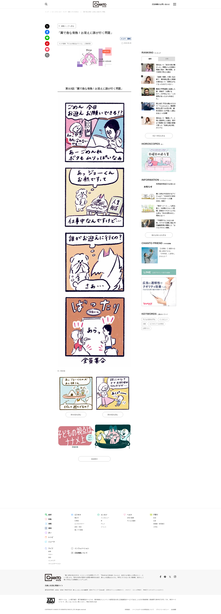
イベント (103, 527)
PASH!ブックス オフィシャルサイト (153, 590)
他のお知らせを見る (159, 235)
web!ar (57, 590)
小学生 (155, 527)
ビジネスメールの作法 (157, 324)
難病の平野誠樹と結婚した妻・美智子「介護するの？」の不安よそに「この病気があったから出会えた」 (165, 94)
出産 (154, 521)
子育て (155, 515)
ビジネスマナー (79, 524)
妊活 (154, 518)
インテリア (51, 560)
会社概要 (173, 609)
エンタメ (104, 515)
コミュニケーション (54, 563)
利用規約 (127, 609)
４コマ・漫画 (126, 39)
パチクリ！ (128, 590)
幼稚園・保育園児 (158, 524)
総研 (50, 515)
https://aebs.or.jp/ (91, 602)
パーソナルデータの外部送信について (143, 609)
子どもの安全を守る (149, 319)
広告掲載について (81, 553)
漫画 (50, 528)
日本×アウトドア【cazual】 (97, 590)
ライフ (50, 548)
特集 (50, 519)
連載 (50, 524)
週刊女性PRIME (49, 590)
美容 (49, 557)
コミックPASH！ (137, 590)
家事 (49, 551)
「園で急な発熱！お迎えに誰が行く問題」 (94, 11)
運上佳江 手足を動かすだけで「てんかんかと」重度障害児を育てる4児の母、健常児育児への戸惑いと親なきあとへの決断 (166, 108)
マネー (50, 554)
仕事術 (77, 521)
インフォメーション (82, 548)
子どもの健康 (131, 521)
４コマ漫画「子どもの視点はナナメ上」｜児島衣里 (75, 43)
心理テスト (146, 328)
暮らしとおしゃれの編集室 (80, 590)
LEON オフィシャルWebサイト (115, 590)
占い (50, 533)
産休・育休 (78, 527)
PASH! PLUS (68, 590)
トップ (47, 11)
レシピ (50, 537)
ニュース (51, 542)
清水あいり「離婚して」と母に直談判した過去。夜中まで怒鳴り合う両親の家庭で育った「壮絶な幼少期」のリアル (165, 123)
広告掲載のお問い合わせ (161, 4)
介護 (144, 324)
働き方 (77, 518)
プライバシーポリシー (162, 609)
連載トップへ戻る (67, 26)
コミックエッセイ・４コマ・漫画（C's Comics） (65, 11)
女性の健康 (130, 518)
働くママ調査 (79, 530)
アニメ (103, 524)
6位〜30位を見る (159, 136)
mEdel (61, 590)
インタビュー (163, 319)
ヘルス (129, 515)
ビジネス (78, 515)
